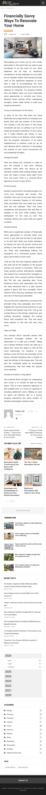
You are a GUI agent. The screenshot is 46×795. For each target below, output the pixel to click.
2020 (8, 695)
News (9, 737)
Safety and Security (14, 753)
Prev (7, 501)
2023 (8, 681)
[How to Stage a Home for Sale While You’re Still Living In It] (9, 536)
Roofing (10, 749)
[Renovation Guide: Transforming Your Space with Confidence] (13, 454)
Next (12, 501)
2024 (8, 676)
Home (9, 726)
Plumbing (10, 741)
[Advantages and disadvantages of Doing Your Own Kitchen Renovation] (13, 480)
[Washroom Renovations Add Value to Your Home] (33, 480)
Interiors (10, 730)
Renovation (8, 30)
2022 (8, 685)
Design (9, 710)
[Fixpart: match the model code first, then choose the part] (9, 546)
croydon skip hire (10, 767)
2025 (8, 671)
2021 (8, 690)
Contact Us (23, 781)
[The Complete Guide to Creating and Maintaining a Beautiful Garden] (9, 567)
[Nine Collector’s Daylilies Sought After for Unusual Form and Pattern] (9, 557)
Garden (9, 722)
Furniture (10, 718)
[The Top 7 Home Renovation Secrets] (33, 454)
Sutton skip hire (23, 767)
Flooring (10, 714)
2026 (8, 655)
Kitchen (9, 734)
